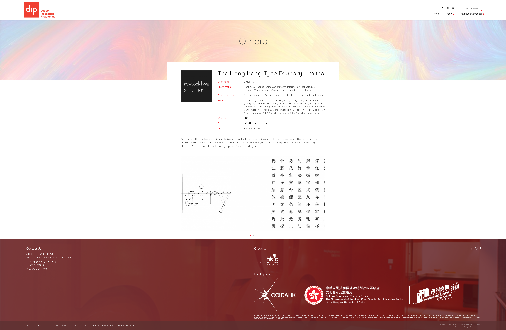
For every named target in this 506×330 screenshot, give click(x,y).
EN (443, 8)
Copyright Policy (79, 326)
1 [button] (250, 235)
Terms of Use (42, 326)
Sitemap (27, 326)
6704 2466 (42, 269)
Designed (449, 327)
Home (436, 14)
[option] (253, 193)
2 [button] (253, 235)
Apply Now (472, 8)
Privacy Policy (59, 326)
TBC (246, 118)
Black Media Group (461, 327)
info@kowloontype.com (257, 123)
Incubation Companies (471, 14)
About (450, 14)
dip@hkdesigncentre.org (45, 261)
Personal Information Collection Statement (113, 326)
